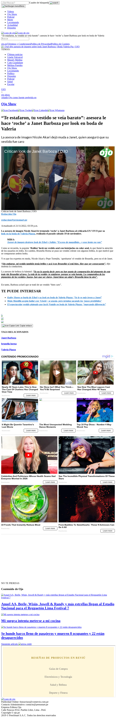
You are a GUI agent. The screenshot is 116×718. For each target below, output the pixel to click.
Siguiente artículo (9, 644)
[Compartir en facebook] (9, 110)
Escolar (10, 84)
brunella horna (9, 343)
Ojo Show (12, 14)
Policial (10, 17)
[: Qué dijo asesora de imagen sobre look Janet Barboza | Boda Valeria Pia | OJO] (40, 46)
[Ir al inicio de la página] (8, 577)
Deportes (11, 28)
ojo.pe (4, 44)
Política (10, 73)
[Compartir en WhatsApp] (56, 110)
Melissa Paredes (15, 65)
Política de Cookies (60, 44)
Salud (10, 81)
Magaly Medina (14, 60)
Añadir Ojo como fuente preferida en (18, 97)
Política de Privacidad (41, 44)
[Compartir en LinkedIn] (40, 110)
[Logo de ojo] (8, 33)
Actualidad (12, 25)
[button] (58, 178)
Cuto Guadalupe (15, 62)
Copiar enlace (26, 326)
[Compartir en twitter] (25, 110)
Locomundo (13, 22)
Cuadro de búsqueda (39, 2)
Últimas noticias (15, 54)
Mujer (10, 19)
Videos (10, 11)
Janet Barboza (8, 338)
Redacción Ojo (8, 214)
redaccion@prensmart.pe (14, 220)
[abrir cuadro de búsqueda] (54, 3)
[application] (58, 178)
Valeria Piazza (8, 349)
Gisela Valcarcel (15, 57)
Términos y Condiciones (19, 44)
